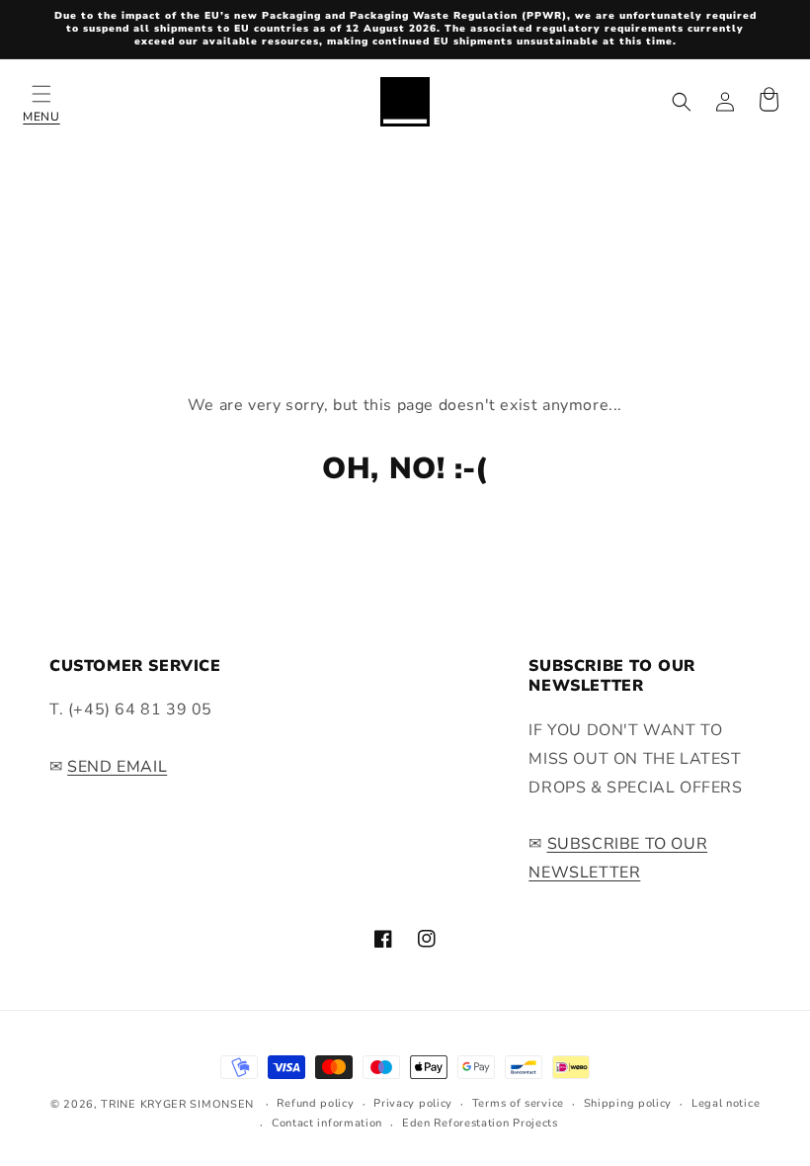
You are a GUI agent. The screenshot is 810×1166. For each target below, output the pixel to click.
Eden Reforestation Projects (480, 1123)
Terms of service (518, 1103)
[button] (41, 102)
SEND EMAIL (117, 767)
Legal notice (725, 1103)
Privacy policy (412, 1103)
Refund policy (315, 1103)
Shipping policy (628, 1103)
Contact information (327, 1123)
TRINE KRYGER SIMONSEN (177, 1104)
